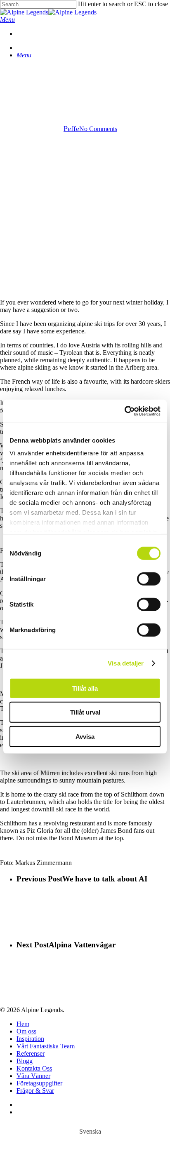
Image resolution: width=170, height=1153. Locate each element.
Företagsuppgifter (39, 1083)
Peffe (71, 128)
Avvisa (85, 736)
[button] (7, 19)
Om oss (26, 1031)
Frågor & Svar (35, 1090)
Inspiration (30, 1038)
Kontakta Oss (34, 1068)
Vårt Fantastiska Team (46, 1046)
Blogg (25, 1060)
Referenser (31, 1053)
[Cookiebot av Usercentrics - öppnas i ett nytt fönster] (124, 411)
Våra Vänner (33, 1075)
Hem (23, 1023)
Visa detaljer (126, 663)
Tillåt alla (85, 687)
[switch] (149, 578)
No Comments (98, 128)
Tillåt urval (85, 712)
